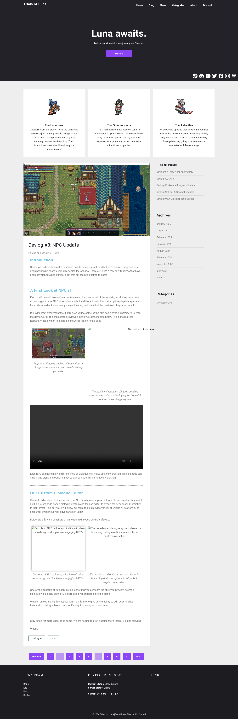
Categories (178, 5)
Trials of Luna (34, 4)
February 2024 (164, 257)
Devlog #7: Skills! (165, 178)
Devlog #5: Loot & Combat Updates (175, 192)
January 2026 (164, 223)
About (193, 5)
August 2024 (163, 250)
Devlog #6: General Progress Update (176, 185)
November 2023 (165, 264)
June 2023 (162, 277)
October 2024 (164, 244)
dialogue (37, 638)
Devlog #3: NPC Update (53, 245)
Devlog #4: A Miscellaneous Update (175, 198)
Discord (207, 5)
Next (138, 656)
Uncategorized (164, 302)
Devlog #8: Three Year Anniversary (175, 171)
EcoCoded (140, 714)
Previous (36, 656)
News (163, 5)
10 (127, 656)
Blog (151, 5)
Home (139, 5)
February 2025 (164, 237)
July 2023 (162, 270)
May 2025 (162, 230)
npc (54, 638)
